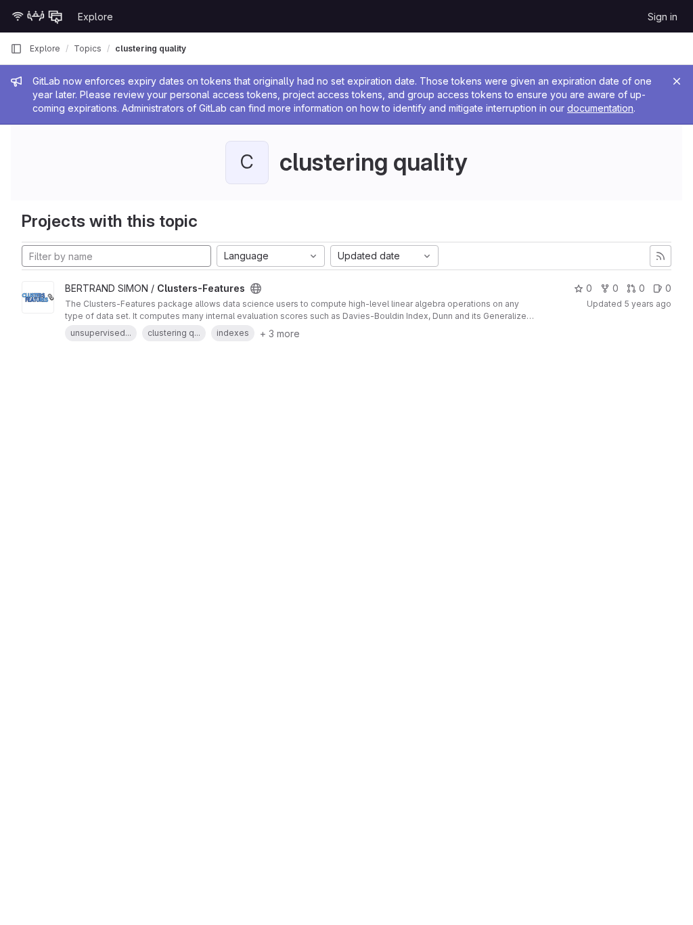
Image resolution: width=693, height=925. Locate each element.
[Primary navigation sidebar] (16, 49)
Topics (88, 48)
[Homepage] (37, 16)
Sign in (662, 16)
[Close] (677, 81)
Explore (95, 16)
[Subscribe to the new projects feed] (660, 256)
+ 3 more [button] (280, 333)
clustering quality (150, 48)
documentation (600, 108)
